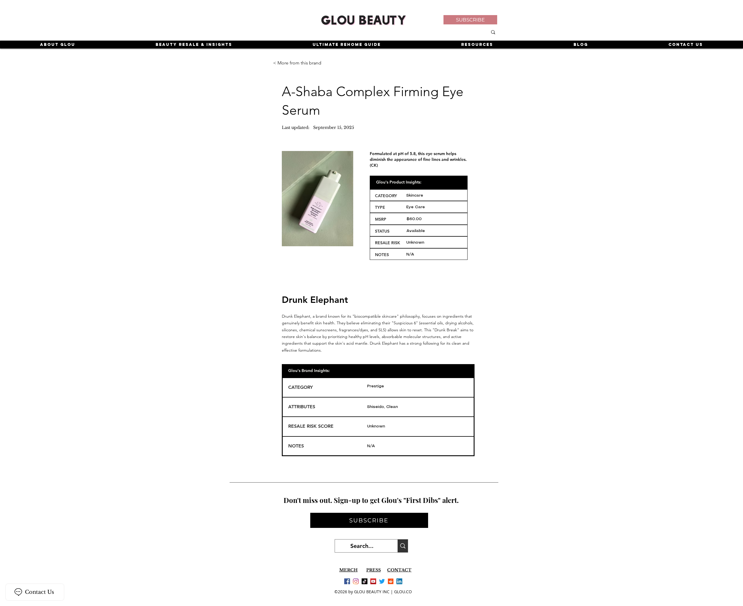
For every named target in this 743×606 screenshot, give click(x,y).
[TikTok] (364, 581)
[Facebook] (347, 581)
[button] (470, 19)
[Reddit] (391, 581)
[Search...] (403, 546)
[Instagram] (356, 581)
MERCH (348, 570)
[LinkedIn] (399, 581)
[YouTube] (373, 581)
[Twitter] (382, 581)
